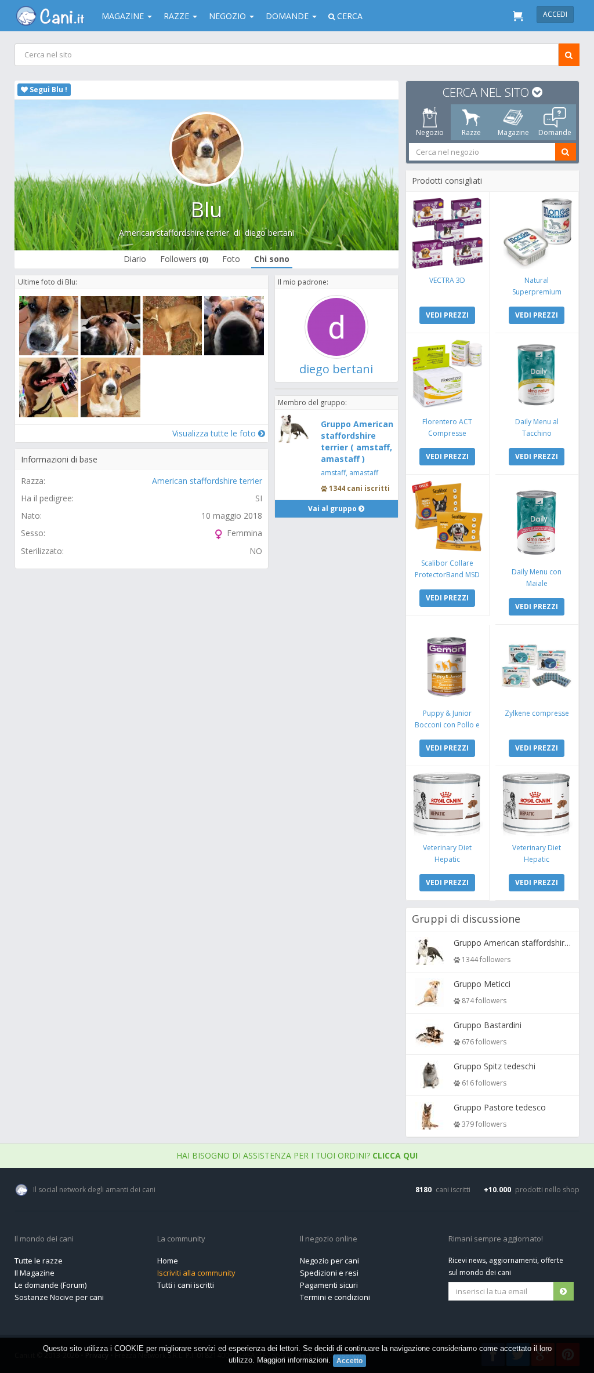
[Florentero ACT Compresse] (447, 374)
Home (167, 1260)
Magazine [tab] (513, 132)
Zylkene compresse (537, 713)
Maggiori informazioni (292, 1360)
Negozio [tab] (430, 132)
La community (181, 1239)
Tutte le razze (39, 1260)
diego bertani (269, 232)
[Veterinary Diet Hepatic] (447, 804)
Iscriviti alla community (196, 1273)
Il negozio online (328, 1239)
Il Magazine (35, 1273)
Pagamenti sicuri (329, 1285)
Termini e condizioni (335, 1297)
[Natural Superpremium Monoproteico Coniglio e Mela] (537, 233)
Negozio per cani (329, 1260)
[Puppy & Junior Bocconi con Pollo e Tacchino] (447, 666)
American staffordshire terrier (174, 232)
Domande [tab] (554, 132)
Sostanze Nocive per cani (59, 1297)
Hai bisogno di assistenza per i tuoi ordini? (297, 1155)
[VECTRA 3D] (447, 233)
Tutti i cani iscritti (185, 1285)
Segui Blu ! (47, 89)
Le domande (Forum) (50, 1285)
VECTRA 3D (447, 280)
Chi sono (271, 258)
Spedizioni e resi (329, 1273)
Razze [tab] (471, 132)
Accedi (555, 14)
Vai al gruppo (333, 508)
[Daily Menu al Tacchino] (537, 374)
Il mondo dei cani (44, 1239)
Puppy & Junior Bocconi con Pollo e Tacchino (447, 724)
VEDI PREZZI (447, 315)
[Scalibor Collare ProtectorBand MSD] (447, 516)
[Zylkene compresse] (537, 666)
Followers (184, 258)
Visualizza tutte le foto (215, 433)
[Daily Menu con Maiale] (537, 520)
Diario (135, 258)
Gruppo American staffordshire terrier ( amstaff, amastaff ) (357, 441)
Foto (231, 258)
